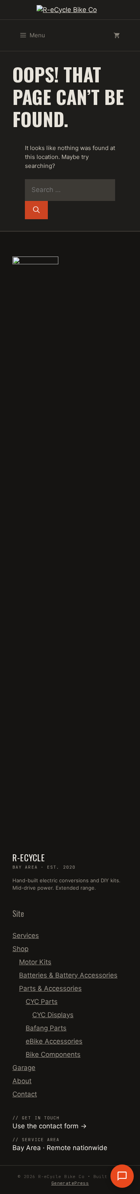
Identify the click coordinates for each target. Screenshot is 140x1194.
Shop (20, 949)
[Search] (36, 210)
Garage (23, 1068)
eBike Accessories (54, 1041)
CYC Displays (53, 1015)
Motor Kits (35, 962)
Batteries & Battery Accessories (68, 975)
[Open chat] (122, 1176)
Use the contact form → (49, 1126)
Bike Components (53, 1054)
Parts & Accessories (50, 988)
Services (25, 935)
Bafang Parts (46, 1028)
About (22, 1081)
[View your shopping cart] (117, 35)
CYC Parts (42, 1001)
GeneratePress (70, 1183)
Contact (24, 1094)
